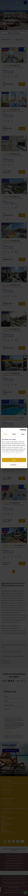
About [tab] (23, 434)
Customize (13, 464)
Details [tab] (14, 434)
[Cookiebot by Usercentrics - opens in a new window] (20, 430)
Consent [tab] (5, 434)
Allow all (14, 459)
